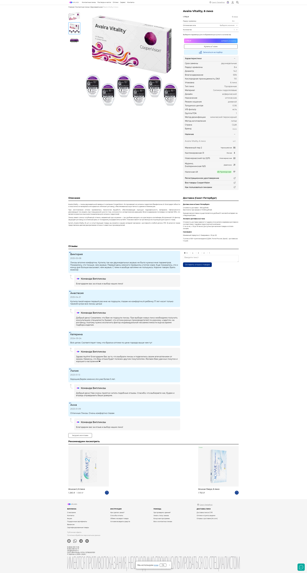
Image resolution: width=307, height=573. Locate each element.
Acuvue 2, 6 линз (76, 489)
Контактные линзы (82, 7)
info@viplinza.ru (73, 551)
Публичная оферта (74, 532)
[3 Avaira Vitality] (132, 60)
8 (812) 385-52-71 (73, 549)
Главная (71, 7)
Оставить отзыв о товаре (197, 264)
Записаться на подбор (213, 52)
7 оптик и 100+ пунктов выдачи (194, 238)
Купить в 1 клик (211, 46)
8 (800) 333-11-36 (73, 547)
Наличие (189, 134)
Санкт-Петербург (218, 2)
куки (156, 565)
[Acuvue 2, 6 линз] (88, 466)
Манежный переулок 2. (191, 235)
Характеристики (193, 58)
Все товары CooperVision (197, 183)
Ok (163, 565)
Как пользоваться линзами (198, 187)
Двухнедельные (96, 7)
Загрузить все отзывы (80, 435)
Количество (187, 30)
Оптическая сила (189, 25)
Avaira (235, 129)
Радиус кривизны (189, 21)
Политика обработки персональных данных (83, 535)
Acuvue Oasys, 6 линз (208, 489)
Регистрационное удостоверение (202, 178)
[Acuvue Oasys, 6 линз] (218, 466)
